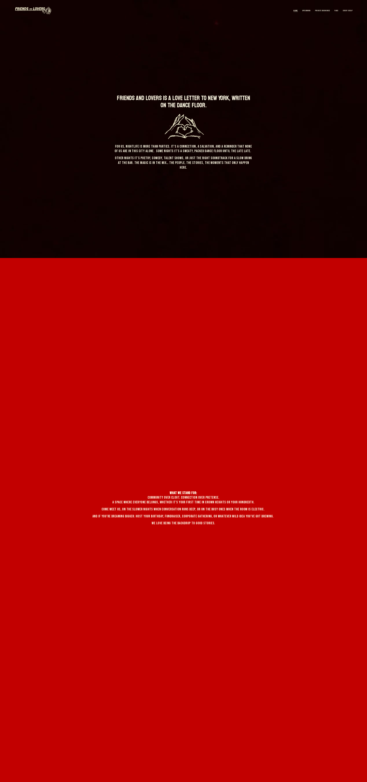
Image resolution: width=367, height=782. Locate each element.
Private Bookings (322, 10)
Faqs (336, 10)
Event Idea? (348, 10)
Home (295, 10)
